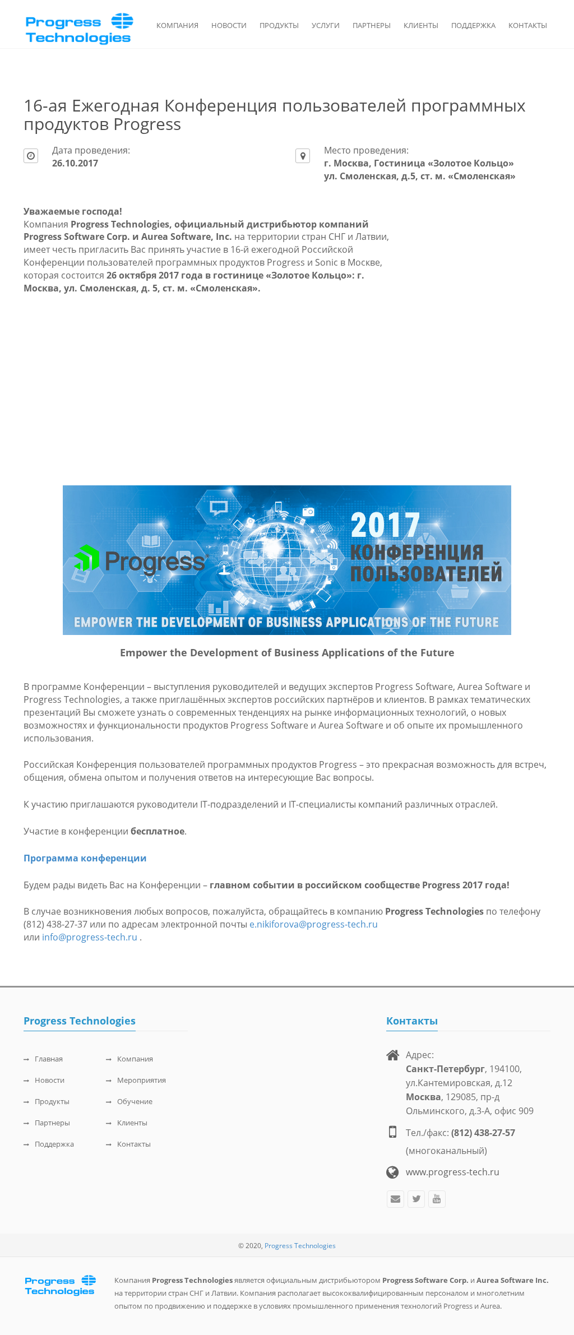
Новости (229, 25)
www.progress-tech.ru (452, 1172)
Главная (49, 1059)
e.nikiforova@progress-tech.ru (313, 924)
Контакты (527, 25)
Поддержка (473, 25)
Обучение (134, 1101)
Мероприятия (141, 1080)
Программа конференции (85, 858)
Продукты (279, 25)
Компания (177, 25)
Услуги (326, 25)
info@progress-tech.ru (91, 937)
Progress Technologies (300, 1245)
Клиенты (421, 25)
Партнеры (372, 25)
